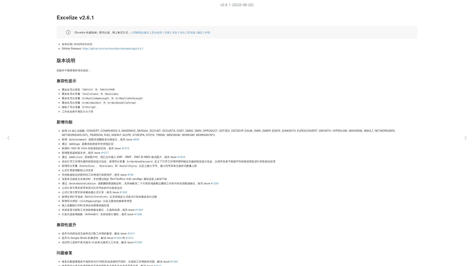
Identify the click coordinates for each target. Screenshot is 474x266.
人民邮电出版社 (140, 32)
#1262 (123, 192)
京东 (174, 32)
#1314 (129, 238)
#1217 (105, 152)
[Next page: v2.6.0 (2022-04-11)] (465, 137)
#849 (136, 139)
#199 (131, 174)
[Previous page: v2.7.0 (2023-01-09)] (8, 137)
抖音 (207, 32)
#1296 (138, 214)
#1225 (181, 157)
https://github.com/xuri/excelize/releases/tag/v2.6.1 (112, 48)
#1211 (131, 233)
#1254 (214, 183)
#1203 (174, 261)
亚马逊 (191, 32)
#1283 (139, 210)
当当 (182, 32)
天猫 (167, 32)
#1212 (125, 148)
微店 (200, 32)
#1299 (138, 242)
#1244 (118, 238)
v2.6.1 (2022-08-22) (237, 4)
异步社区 (156, 32)
